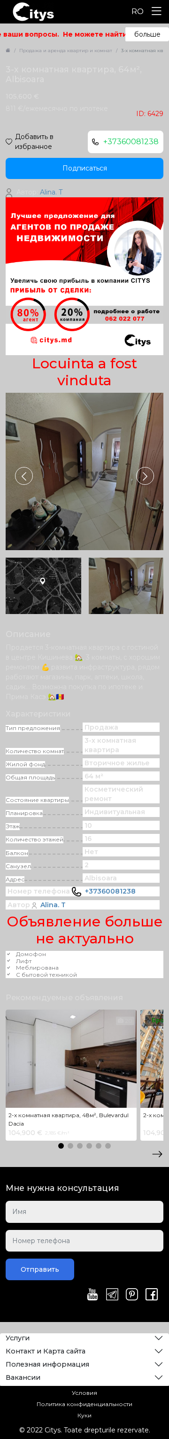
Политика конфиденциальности (84, 1404)
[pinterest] (132, 1295)
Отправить (40, 1269)
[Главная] (8, 50)
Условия (84, 1392)
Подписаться (84, 168)
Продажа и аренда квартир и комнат (65, 50)
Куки (84, 1415)
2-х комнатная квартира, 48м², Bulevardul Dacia (68, 1119)
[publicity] (84, 276)
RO (137, 11)
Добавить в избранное (34, 141)
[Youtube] (92, 1295)
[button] (145, 476)
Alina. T (53, 905)
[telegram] (112, 1295)
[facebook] (152, 1295)
